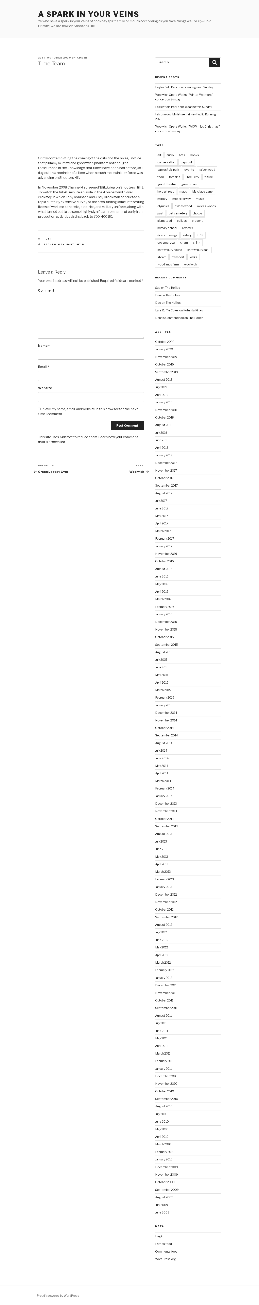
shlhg (196, 242)
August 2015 (163, 652)
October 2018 (164, 417)
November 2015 (166, 629)
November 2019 (166, 357)
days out (186, 162)
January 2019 (163, 402)
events (189, 169)
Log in (159, 1236)
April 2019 (161, 394)
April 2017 (161, 523)
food (160, 177)
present (197, 220)
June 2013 (161, 849)
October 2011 (164, 1000)
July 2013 (161, 841)
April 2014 (161, 773)
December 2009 (166, 1167)
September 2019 (166, 372)
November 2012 (166, 902)
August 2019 (163, 379)
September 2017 (166, 485)
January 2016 (163, 614)
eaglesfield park (168, 169)
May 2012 (161, 947)
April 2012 (161, 955)
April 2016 (161, 591)
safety (187, 235)
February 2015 (164, 697)
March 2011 (162, 1053)
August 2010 (164, 1106)
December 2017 (166, 462)
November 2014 (166, 720)
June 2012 (161, 940)
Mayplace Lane (202, 191)
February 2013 (164, 879)
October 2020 (164, 341)
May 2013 (161, 856)
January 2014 (163, 796)
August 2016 (163, 569)
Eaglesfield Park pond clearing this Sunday (183, 107)
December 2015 (166, 621)
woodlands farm (168, 264)
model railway (181, 198)
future (209, 177)
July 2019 (161, 387)
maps (183, 191)
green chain (189, 184)
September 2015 (166, 644)
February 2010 (164, 1152)
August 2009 (164, 1197)
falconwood (207, 169)
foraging (174, 177)
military (162, 198)
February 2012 (164, 970)
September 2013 (166, 826)
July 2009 (161, 1205)
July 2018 (161, 432)
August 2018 (163, 425)
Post (48, 238)
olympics (163, 206)
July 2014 (161, 750)
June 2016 (162, 576)
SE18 (80, 244)
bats (182, 155)
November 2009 (166, 1174)
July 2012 (161, 932)
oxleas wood (183, 206)
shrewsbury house (169, 249)
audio (170, 155)
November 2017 (166, 470)
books (194, 155)
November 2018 (166, 410)
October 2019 (164, 364)
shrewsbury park (198, 249)
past (70, 244)
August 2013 (163, 833)
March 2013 (163, 871)
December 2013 (166, 803)
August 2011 (163, 1015)
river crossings (167, 235)
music (200, 198)
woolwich (190, 264)
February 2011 (164, 1061)
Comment (46, 290)
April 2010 (162, 1136)
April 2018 (161, 447)
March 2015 (163, 690)
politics (182, 220)
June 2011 (161, 1030)
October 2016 (164, 561)
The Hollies (172, 287)
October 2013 (164, 818)
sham (184, 242)
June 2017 (161, 508)
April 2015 (161, 682)
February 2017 (164, 538)
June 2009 (162, 1212)
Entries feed (163, 1243)
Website (45, 388)
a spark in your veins (88, 14)
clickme (44, 197)
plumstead (164, 220)
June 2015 (162, 667)
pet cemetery (178, 213)
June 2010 (162, 1121)
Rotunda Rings (193, 310)
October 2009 (165, 1182)
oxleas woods (206, 206)
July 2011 (161, 1023)
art (159, 155)
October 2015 (164, 637)
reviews (187, 228)
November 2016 (166, 553)
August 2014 (163, 743)
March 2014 (163, 781)
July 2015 (161, 659)
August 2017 (163, 493)
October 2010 (164, 1091)
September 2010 (166, 1098)
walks (193, 257)
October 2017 (164, 478)
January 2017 (163, 546)
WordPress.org (165, 1259)
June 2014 (162, 758)
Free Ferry (192, 177)
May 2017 (161, 516)
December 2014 (166, 712)
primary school (167, 228)
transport (178, 257)
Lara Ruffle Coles (167, 310)
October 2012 (164, 909)
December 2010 (166, 1076)
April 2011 (161, 1045)
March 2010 (163, 1144)
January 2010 (164, 1159)
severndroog (166, 242)
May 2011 (161, 1038)
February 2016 (164, 606)
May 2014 (161, 765)
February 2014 (164, 788)
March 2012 (163, 962)
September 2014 (166, 735)
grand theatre (166, 184)
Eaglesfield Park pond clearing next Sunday (184, 87)
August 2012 (163, 924)
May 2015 (161, 674)
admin (82, 57)
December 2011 (165, 985)
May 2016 (161, 584)
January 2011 (163, 1068)
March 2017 (163, 531)
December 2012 (166, 894)
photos (197, 213)
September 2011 (166, 1008)
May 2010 (161, 1129)
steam (161, 257)
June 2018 (162, 440)
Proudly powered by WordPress (58, 1295)
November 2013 (166, 811)
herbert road (165, 191)
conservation (166, 162)
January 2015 (163, 705)
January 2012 (163, 977)
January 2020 (164, 349)
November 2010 (166, 1083)
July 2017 (161, 500)
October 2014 (164, 728)
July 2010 (161, 1114)
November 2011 (165, 993)
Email (44, 367)
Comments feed (166, 1251)
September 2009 (167, 1189)
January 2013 (163, 886)
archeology (54, 244)
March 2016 (163, 599)
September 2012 (166, 917)
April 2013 (161, 864)
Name (44, 346)
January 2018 (163, 455)
